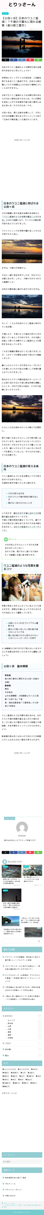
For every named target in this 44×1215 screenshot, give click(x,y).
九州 (35, 1069)
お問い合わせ (10, 1196)
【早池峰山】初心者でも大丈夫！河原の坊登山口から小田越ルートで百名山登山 (22, 988)
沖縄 (30, 1076)
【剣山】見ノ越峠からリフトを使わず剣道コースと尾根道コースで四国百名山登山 (22, 997)
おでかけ (5, 13)
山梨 (32, 1073)
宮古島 (24, 1023)
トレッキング (24, 1069)
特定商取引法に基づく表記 (15, 1178)
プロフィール (10, 1184)
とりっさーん (22, 4)
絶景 (17, 1083)
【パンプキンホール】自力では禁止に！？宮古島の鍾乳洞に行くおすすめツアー (22, 967)
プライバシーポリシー (14, 1189)
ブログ (22, 1043)
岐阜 (6, 1076)
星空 (15, 1076)
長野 (34, 1083)
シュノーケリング (10, 1069)
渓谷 (6, 1079)
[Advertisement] (22, 169)
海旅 (24, 1032)
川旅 (24, 1029)
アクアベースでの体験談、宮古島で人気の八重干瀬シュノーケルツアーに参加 (22, 958)
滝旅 (24, 1035)
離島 (6, 1086)
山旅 (24, 1026)
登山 (23, 1055)
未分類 (22, 1049)
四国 (6, 1073)
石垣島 (24, 1038)
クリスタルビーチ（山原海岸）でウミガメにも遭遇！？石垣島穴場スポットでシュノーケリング (22, 978)
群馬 (26, 1083)
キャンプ (24, 1020)
